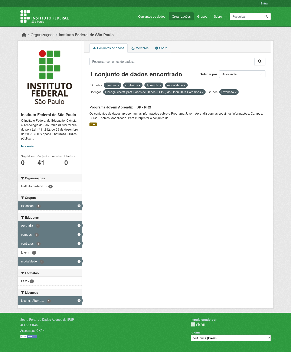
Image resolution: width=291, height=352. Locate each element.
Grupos (202, 16)
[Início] (24, 34)
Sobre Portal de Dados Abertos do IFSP (47, 319)
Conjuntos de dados (151, 16)
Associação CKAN (32, 330)
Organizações (181, 16)
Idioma (195, 332)
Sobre (218, 16)
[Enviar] (266, 16)
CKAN (198, 324)
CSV (93, 124)
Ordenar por (208, 74)
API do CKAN (29, 325)
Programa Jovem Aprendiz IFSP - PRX (120, 107)
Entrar (265, 3)
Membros (141, 48)
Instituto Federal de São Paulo (86, 34)
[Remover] (118, 85)
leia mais (27, 146)
